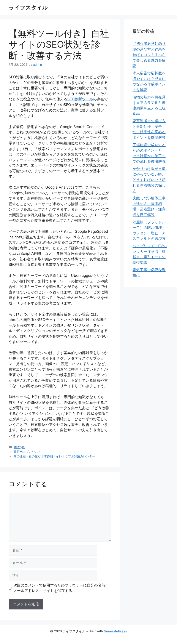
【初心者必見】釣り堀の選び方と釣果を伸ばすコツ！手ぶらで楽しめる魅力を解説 (149, 55)
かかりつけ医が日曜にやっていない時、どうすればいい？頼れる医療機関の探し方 (149, 180)
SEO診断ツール (80, 99)
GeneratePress (115, 631)
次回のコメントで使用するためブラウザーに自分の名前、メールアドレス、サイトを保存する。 (61, 588)
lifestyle (19, 447)
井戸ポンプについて (27, 452)
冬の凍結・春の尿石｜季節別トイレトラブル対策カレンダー (54, 456)
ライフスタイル (28, 7)
